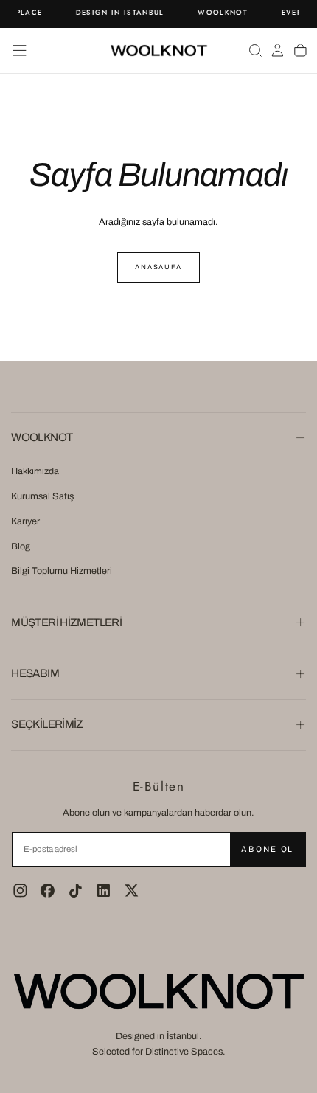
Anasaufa (158, 267)
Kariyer (25, 521)
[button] (19, 50)
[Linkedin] (103, 890)
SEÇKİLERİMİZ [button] (47, 724)
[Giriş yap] (277, 50)
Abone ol (267, 849)
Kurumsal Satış (42, 496)
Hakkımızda (35, 471)
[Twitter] (131, 890)
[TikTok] (75, 890)
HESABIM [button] (35, 673)
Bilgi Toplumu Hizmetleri (61, 571)
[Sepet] (300, 50)
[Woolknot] (158, 991)
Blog (20, 546)
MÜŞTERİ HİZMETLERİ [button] (66, 622)
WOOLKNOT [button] (41, 437)
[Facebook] (47, 890)
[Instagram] (20, 890)
